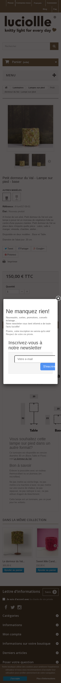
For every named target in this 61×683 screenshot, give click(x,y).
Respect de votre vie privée (19, 334)
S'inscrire (49, 366)
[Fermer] (58, 298)
